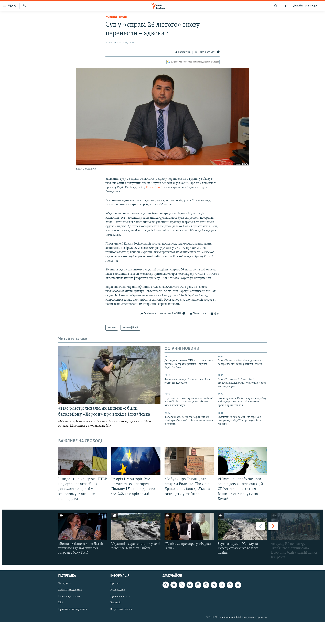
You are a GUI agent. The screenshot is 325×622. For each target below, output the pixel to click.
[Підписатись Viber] (206, 585)
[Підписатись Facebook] (165, 585)
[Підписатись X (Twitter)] (182, 585)
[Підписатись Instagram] (198, 585)
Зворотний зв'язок (121, 609)
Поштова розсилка (69, 596)
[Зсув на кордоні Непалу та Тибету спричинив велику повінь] (242, 526)
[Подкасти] (276, 5)
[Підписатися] (238, 585)
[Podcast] (230, 585)
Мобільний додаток (70, 589)
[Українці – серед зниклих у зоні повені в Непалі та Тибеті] (135, 526)
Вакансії (115, 602)
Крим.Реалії (154, 187)
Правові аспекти (120, 596)
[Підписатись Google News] (173, 585)
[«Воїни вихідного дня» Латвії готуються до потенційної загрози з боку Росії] (82, 526)
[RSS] (222, 585)
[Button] (183, 52)
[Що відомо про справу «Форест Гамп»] (189, 526)
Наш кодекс (117, 589)
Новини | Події (116, 16)
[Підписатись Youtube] (190, 585)
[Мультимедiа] (286, 5)
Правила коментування (72, 609)
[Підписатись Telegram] (214, 585)
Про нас (115, 583)
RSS (60, 602)
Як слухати (64, 583)
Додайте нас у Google (305, 5)
